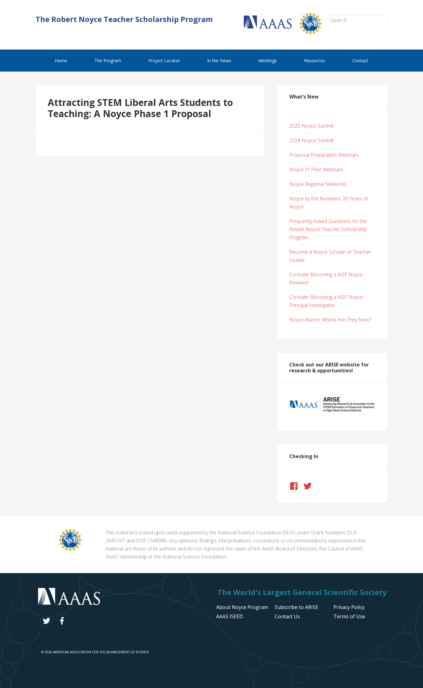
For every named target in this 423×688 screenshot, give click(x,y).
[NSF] (70, 549)
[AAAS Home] (271, 27)
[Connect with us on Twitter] (307, 486)
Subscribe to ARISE (296, 607)
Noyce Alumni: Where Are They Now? (330, 319)
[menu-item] (349, 607)
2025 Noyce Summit (311, 125)
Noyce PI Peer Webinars (316, 169)
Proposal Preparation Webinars (324, 154)
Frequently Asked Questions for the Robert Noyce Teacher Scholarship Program (328, 229)
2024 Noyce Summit (311, 140)
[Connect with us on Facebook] (294, 486)
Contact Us (287, 616)
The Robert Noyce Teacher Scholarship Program (124, 19)
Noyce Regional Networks (318, 184)
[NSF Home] (314, 33)
